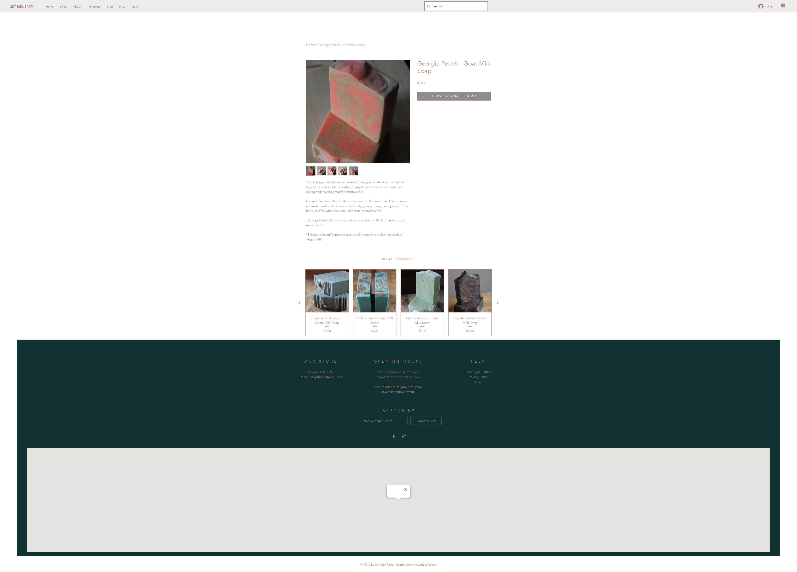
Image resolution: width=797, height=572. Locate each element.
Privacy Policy (478, 377)
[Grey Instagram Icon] (404, 436)
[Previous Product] (299, 302)
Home (310, 45)
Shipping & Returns (478, 372)
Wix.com (431, 565)
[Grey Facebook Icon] (393, 436)
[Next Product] (497, 302)
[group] (398, 302)
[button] (783, 4)
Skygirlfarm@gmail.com (326, 377)
